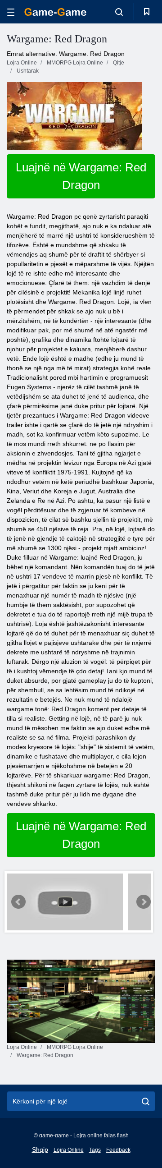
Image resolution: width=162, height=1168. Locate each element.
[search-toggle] (119, 11)
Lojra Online (69, 1150)
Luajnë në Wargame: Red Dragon (81, 176)
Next (143, 902)
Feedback (118, 1150)
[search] (145, 1101)
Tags (95, 1150)
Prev (18, 902)
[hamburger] (11, 11)
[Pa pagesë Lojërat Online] (55, 12)
